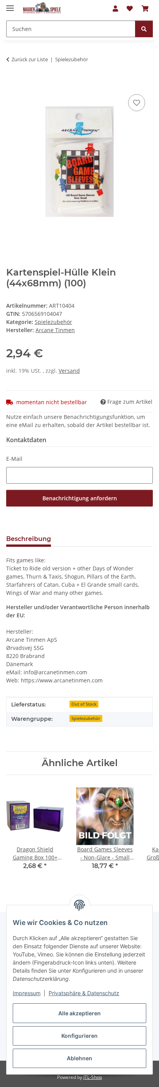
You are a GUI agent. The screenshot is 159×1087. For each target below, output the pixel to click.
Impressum (27, 993)
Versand (69, 370)
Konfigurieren (79, 1035)
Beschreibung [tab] (28, 539)
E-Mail (14, 458)
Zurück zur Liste (30, 59)
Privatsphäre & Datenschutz (84, 993)
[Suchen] (144, 29)
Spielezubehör (53, 322)
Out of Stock (83, 704)
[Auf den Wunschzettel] (136, 102)
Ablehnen (79, 1058)
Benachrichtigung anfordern (79, 498)
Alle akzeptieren (79, 1013)
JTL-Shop (92, 1077)
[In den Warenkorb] (12, 83)
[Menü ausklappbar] (10, 5)
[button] (115, 8)
